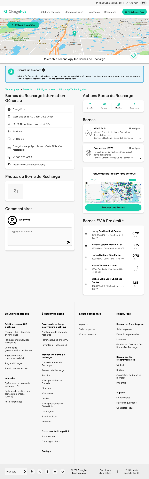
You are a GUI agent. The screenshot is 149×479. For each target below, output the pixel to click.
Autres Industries (13, 401)
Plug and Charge (13, 363)
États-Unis (28, 89)
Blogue (120, 370)
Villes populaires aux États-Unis (52, 405)
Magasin (134, 3)
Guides (120, 364)
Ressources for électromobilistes (125, 358)
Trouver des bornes (110, 3)
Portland (46, 421)
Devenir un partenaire (127, 334)
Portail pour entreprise (16, 368)
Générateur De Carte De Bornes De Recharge (129, 346)
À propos (83, 324)
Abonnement (49, 436)
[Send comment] (68, 242)
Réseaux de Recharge (53, 370)
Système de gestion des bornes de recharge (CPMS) (17, 394)
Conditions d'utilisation (105, 471)
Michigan (42, 89)
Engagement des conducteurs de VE (14, 357)
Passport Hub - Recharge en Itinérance (17, 333)
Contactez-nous (87, 334)
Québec (46, 398)
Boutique (46, 451)
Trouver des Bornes (113, 207)
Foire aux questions (126, 402)
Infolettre (121, 339)
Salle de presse (87, 329)
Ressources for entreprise (129, 324)
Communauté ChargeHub (56, 431)
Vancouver (47, 393)
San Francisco (49, 416)
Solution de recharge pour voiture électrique (54, 325)
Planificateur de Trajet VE (55, 339)
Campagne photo (51, 441)
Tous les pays (12, 89)
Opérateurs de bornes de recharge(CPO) (17, 384)
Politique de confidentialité (131, 471)
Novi (52, 89)
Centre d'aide (123, 397)
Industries (10, 378)
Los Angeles (48, 411)
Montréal (46, 388)
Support (120, 392)
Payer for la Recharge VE (54, 345)
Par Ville (46, 375)
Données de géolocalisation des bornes (18, 349)
